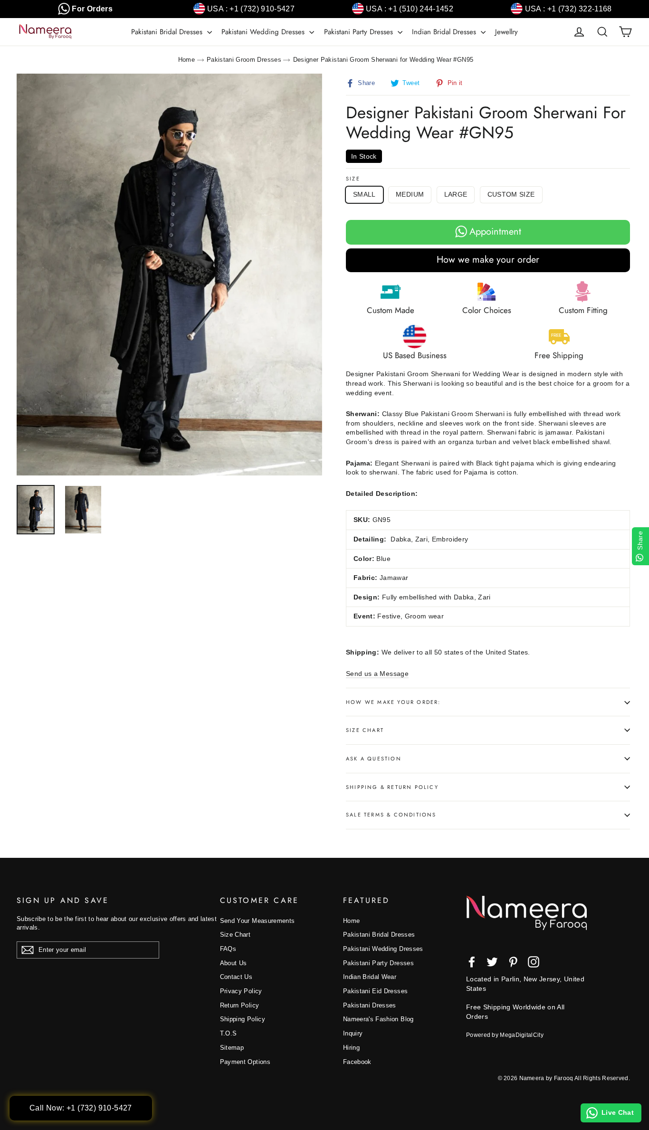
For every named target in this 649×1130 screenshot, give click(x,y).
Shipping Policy (242, 1019)
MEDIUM (410, 194)
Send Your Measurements (257, 920)
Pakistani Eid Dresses (375, 991)
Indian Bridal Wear (369, 976)
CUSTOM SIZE (511, 194)
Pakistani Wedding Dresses (264, 32)
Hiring (351, 1047)
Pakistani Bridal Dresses (168, 32)
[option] (169, 274)
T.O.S (228, 1033)
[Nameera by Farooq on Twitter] (492, 962)
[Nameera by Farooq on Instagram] (533, 962)
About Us (233, 963)
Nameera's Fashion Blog (378, 1019)
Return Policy (239, 1005)
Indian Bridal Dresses (445, 32)
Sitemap (232, 1047)
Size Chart (365, 730)
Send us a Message (377, 673)
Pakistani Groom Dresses (244, 59)
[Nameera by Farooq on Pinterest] (513, 962)
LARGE (456, 194)
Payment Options (245, 1061)
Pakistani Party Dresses (359, 32)
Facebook (357, 1061)
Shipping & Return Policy (392, 787)
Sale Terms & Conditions (391, 814)
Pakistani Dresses (369, 1005)
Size (353, 179)
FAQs (228, 948)
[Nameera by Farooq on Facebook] (471, 962)
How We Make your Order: (393, 702)
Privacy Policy (241, 991)
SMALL (364, 194)
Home (186, 59)
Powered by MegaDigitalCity (505, 1035)
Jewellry (506, 32)
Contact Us (236, 976)
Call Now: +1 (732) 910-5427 (80, 1108)
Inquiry (353, 1033)
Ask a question (373, 758)
